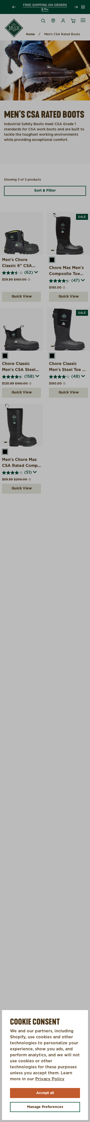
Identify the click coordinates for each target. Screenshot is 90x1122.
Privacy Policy (49, 1079)
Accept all (45, 1093)
